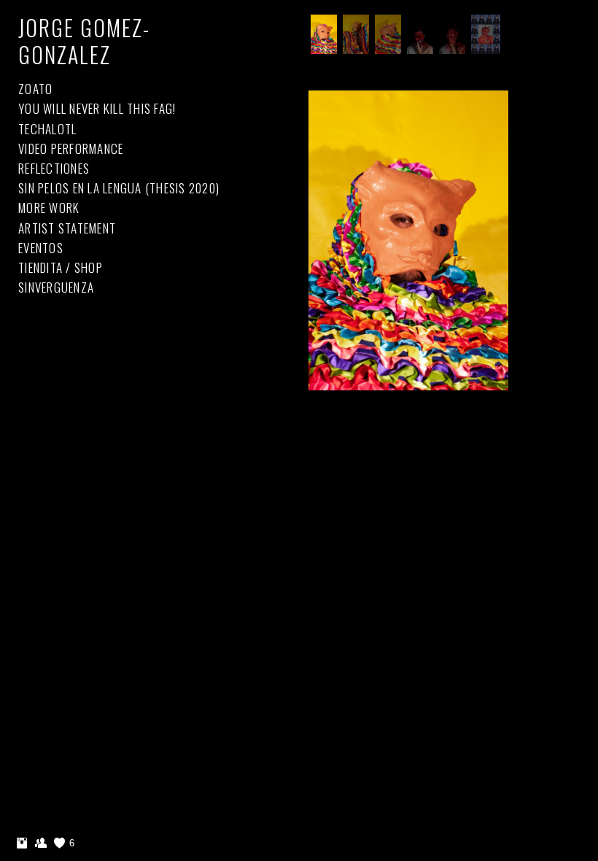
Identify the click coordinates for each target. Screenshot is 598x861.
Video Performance (70, 148)
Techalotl (47, 129)
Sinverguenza (56, 287)
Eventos (40, 248)
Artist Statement (67, 228)
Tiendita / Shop (60, 267)
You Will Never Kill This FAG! (97, 108)
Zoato (35, 89)
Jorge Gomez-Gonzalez (84, 41)
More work (48, 207)
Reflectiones (54, 168)
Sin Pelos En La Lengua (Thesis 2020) (119, 188)
